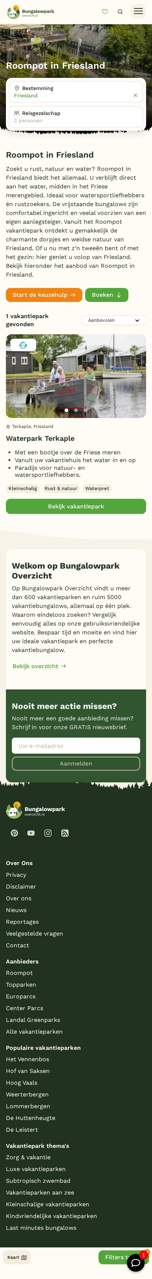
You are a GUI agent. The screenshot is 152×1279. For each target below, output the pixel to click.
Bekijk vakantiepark (76, 506)
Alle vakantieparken (34, 1031)
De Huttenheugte (30, 1117)
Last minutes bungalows (41, 1227)
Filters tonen (123, 1257)
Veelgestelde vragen (34, 933)
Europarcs (20, 996)
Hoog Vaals (21, 1082)
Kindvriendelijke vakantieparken (51, 1216)
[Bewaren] (133, 346)
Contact (17, 945)
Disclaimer (21, 886)
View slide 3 (85, 410)
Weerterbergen (27, 1094)
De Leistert (22, 1129)
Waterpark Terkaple (40, 438)
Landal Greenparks (33, 1019)
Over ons (18, 898)
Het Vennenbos (27, 1059)
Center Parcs (24, 1008)
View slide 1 (66, 410)
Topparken (21, 984)
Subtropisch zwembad (38, 1180)
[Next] (134, 388)
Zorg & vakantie (28, 1157)
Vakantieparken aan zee (40, 1192)
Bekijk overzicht (35, 666)
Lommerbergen (28, 1106)
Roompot (19, 972)
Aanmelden (76, 763)
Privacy (16, 874)
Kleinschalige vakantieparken (47, 1204)
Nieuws (16, 910)
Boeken (102, 294)
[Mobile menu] (138, 11)
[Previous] (15, 388)
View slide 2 (76, 410)
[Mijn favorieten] (108, 12)
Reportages (22, 921)
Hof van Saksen (28, 1070)
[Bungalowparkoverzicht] (30, 12)
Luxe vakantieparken (36, 1168)
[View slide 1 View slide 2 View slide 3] (76, 376)
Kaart (13, 1257)
